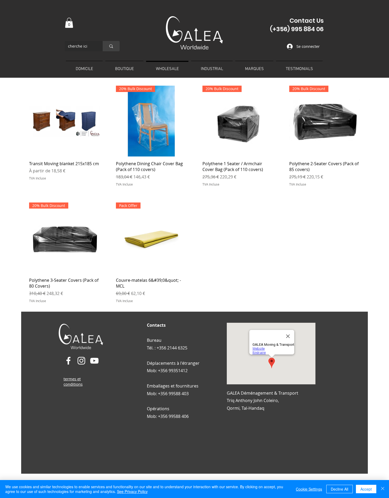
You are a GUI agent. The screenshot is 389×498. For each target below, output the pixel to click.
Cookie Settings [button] (309, 489)
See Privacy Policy (132, 491)
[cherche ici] (111, 46)
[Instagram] (81, 361)
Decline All (339, 489)
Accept (366, 489)
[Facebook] (68, 361)
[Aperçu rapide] (64, 121)
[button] (69, 23)
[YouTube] (94, 361)
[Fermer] (382, 489)
